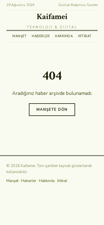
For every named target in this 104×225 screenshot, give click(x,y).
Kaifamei (52, 16)
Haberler (41, 36)
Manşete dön (52, 109)
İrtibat (85, 36)
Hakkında (64, 36)
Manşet (19, 36)
